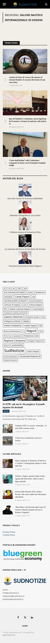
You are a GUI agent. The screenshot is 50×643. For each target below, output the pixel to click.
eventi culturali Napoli (20, 309)
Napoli (31, 331)
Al (9, 289)
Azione (30, 292)
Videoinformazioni (10, 360)
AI (4, 288)
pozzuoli (17, 336)
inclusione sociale (32, 317)
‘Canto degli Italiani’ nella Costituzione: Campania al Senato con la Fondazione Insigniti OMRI (27, 163)
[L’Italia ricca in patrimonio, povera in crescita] (8, 440)
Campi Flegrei (22, 296)
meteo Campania (12, 325)
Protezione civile (31, 336)
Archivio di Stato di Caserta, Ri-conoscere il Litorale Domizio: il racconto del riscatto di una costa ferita (27, 80)
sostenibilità (17, 345)
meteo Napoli (30, 325)
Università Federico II (30, 356)
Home (25, 626)
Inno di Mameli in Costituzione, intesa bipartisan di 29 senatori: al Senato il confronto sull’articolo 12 (27, 121)
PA (5, 336)
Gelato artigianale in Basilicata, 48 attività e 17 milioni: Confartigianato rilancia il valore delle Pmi (31, 463)
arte (25, 289)
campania (8, 297)
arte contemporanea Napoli (14, 292)
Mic (40, 326)
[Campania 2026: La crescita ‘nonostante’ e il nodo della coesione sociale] (8, 428)
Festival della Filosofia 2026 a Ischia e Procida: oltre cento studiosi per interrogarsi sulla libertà (30, 494)
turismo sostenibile (10, 357)
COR (24, 305)
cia (33, 296)
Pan (10, 336)
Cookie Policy (9, 534)
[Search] (46, 4)
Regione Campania (14, 340)
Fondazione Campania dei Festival (15, 313)
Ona (41, 331)
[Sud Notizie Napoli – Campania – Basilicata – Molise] (25, 4)
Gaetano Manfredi (13, 316)
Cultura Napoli (35, 304)
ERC (5, 309)
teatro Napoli (33, 351)
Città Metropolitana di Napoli (15, 301)
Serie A (6, 345)
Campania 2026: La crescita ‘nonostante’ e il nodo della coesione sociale (31, 426)
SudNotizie (14, 350)
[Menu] (4, 4)
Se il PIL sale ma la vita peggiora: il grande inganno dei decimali (24, 405)
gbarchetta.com (9, 635)
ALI (14, 289)
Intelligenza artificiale (12, 321)
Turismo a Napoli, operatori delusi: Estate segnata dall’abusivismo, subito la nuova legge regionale (30, 479)
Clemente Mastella (35, 301)
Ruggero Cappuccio (36, 341)
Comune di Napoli (12, 305)
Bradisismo (40, 292)
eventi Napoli (38, 309)
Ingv (43, 317)
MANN (26, 321)
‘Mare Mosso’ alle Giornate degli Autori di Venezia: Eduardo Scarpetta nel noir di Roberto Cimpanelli (30, 510)
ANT (19, 289)
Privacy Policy (9, 532)
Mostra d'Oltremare (12, 331)
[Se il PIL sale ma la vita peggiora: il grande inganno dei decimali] (25, 388)
